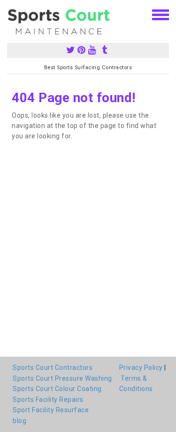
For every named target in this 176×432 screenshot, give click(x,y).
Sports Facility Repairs (48, 399)
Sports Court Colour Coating (57, 388)
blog (19, 420)
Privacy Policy (141, 367)
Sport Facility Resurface (51, 410)
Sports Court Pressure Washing (62, 378)
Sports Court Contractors (52, 367)
